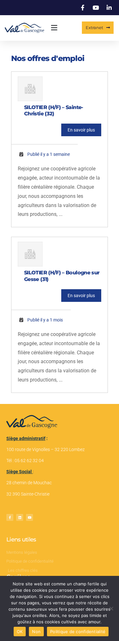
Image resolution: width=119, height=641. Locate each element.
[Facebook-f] (9, 517)
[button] (54, 28)
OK (20, 631)
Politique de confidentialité (77, 631)
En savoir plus (81, 129)
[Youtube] (29, 517)
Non (36, 631)
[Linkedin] (19, 517)
